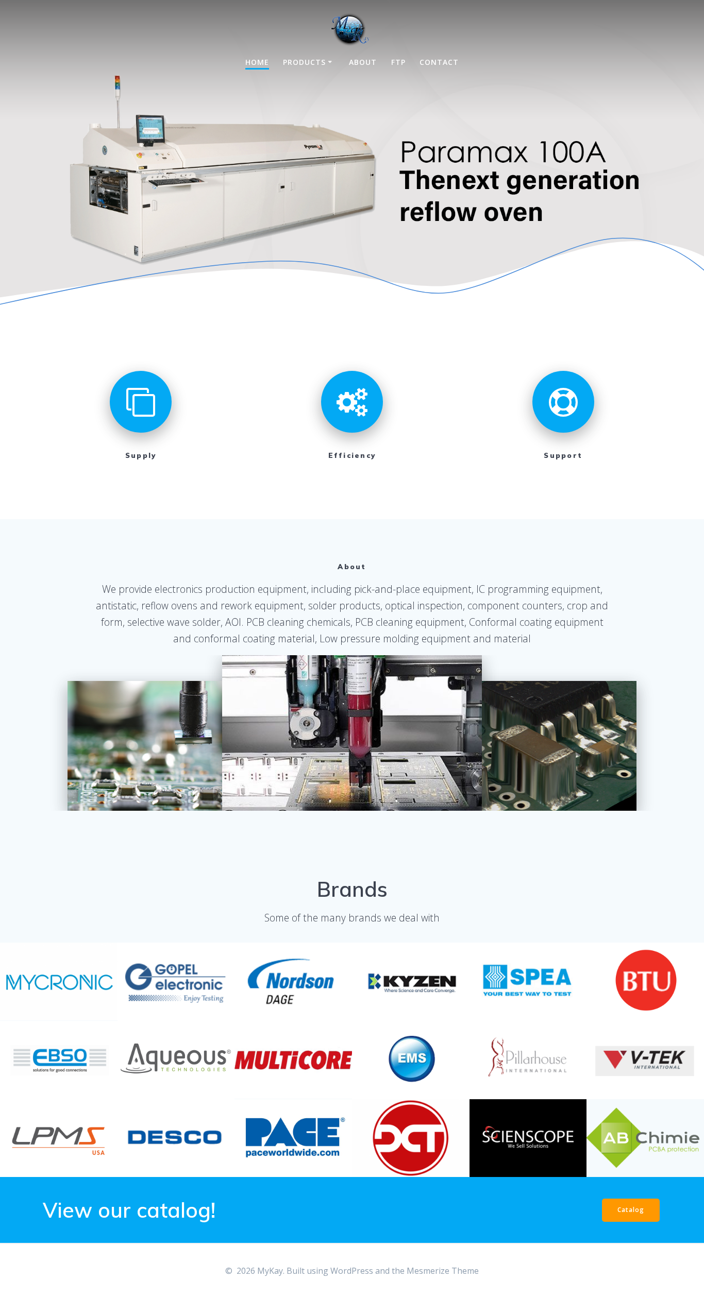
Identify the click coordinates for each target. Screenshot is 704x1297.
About (363, 62)
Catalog (630, 1209)
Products (304, 62)
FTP (398, 62)
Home (257, 62)
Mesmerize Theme (443, 1270)
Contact (439, 62)
